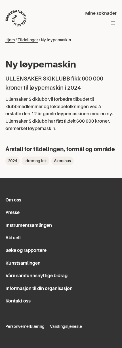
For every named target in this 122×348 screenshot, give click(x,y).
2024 (12, 160)
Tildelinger (28, 40)
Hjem (10, 40)
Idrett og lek (35, 160)
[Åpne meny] (113, 23)
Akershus (62, 160)
